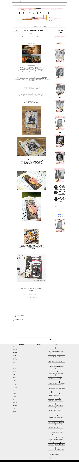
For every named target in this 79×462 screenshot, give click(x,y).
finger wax (50, 378)
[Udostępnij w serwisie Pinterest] (19, 308)
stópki (55, 437)
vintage (52, 449)
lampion (59, 405)
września (14, 362)
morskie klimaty (51, 417)
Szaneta (58, 437)
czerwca (14, 349)
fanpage (44, 78)
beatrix (16, 319)
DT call (59, 368)
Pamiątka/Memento (61, 422)
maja (13, 350)
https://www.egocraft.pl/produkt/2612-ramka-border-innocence (31, 159)
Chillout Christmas (51, 361)
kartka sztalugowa (62, 393)
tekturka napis (55, 444)
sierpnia (14, 346)
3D (56, 346)
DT (56, 368)
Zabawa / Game (62, 185)
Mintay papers (50, 415)
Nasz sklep (44, 26)
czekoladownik (51, 366)
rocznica (53, 432)
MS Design (58, 417)
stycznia (14, 356)
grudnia (14, 358)
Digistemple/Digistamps (61, 366)
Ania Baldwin (61, 349)
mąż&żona (50, 412)
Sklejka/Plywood (62, 434)
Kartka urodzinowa (56, 395)
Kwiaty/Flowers (51, 405)
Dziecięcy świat (55, 371)
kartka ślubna (51, 395)
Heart (64, 383)
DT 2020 (40, 26)
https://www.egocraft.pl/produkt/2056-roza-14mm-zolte (31, 248)
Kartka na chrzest (56, 393)
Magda (32, 227)
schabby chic (57, 432)
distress (50, 368)
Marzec (55, 410)
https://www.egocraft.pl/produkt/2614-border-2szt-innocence (31, 246)
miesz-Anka (61, 412)
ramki (49, 432)
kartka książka (51, 393)
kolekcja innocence (51, 400)
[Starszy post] (50, 339)
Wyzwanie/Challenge (51, 454)
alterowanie (57, 349)
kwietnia (14, 352)
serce (53, 434)
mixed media (55, 415)
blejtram (50, 356)
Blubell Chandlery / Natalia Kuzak (57, 356)
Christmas (60, 361)
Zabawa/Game (57, 454)
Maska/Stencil (59, 410)
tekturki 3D (63, 444)
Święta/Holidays (56, 439)
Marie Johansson (51, 410)
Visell (55, 449)
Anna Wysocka (58, 351)
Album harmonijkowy (51, 349)
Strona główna (35, 26)
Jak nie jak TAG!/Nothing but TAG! (53, 388)
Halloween (60, 383)
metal (53, 412)
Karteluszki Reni (60, 390)
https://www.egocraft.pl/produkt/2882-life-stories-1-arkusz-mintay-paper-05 (32, 160)
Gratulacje (56, 383)
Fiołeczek (54, 378)
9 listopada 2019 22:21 (21, 319)
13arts (54, 346)
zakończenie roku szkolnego (52, 456)
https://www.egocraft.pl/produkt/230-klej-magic (32, 162)
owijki (49, 422)
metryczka (57, 412)
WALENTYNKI (58, 449)
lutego (14, 355)
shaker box (57, 434)
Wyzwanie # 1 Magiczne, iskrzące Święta (62, 191)
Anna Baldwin (53, 351)
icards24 (32, 104)
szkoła (61, 437)
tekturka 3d (50, 444)
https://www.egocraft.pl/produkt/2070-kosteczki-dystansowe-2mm (32, 163)
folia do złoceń (59, 378)
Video (49, 449)
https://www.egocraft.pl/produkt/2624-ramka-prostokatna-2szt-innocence (31, 247)
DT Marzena (50, 371)
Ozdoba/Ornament (54, 422)
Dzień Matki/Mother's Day (59, 373)
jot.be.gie (63, 388)
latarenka (62, 405)
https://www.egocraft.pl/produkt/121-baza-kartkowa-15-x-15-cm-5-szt (32, 245)
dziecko (59, 371)
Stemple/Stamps (51, 437)
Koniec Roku (60, 400)
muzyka (62, 417)
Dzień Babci (62, 371)
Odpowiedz (16, 316)
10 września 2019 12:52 (23, 314)
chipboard (56, 361)
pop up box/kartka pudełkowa (57, 427)
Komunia (56, 400)
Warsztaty (63, 449)
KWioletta (55, 405)
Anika (49, 351)
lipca (13, 365)
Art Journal (62, 351)
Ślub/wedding (50, 439)
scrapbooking (61, 432)
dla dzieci (53, 368)
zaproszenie (59, 456)
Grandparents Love (51, 383)
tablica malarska (61, 439)
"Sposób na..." (50, 346)
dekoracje (55, 366)
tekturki (59, 444)
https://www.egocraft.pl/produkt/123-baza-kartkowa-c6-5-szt (31, 161)
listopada (14, 359)
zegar (62, 456)
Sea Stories (50, 434)
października (14, 361)
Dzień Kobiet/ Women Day (52, 373)
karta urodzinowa (54, 390)
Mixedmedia (59, 415)
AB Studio (59, 346)
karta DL (50, 390)
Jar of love (59, 388)
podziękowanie (51, 427)
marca (13, 353)
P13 (57, 422)
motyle (55, 417)
